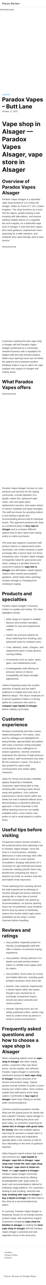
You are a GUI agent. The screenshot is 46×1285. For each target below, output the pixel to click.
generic (6, 95)
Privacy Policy (11, 1255)
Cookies (8, 1252)
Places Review (11, 3)
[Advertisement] (23, 49)
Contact (8, 1258)
